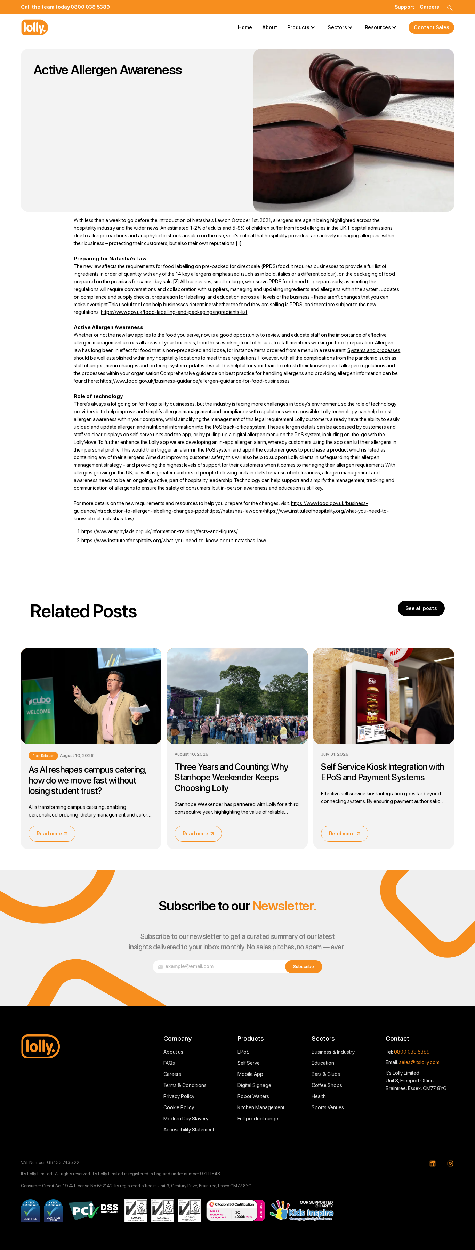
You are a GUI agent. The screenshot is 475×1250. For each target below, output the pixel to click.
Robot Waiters (253, 1096)
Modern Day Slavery (185, 1118)
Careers (172, 1074)
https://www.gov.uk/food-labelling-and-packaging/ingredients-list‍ (174, 312)
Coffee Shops (327, 1085)
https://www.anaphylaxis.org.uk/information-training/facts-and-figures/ (159, 531)
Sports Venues (328, 1107)
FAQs (169, 1063)
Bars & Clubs (326, 1074)
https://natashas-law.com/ (235, 511)
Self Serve (249, 1063)
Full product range (258, 1118)
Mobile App (250, 1074)
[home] (35, 27)
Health (319, 1096)
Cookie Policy (178, 1107)
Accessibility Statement (188, 1130)
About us (173, 1052)
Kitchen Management (261, 1107)
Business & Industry (333, 1052)
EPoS (244, 1052)
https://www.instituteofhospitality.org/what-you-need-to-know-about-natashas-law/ (173, 540)
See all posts (421, 608)
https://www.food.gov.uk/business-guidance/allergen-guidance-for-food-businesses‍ (195, 381)
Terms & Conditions (185, 1085)
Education (323, 1063)
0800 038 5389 (412, 1052)
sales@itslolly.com (419, 1062)
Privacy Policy (178, 1096)
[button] (302, 27)
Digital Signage (254, 1085)
